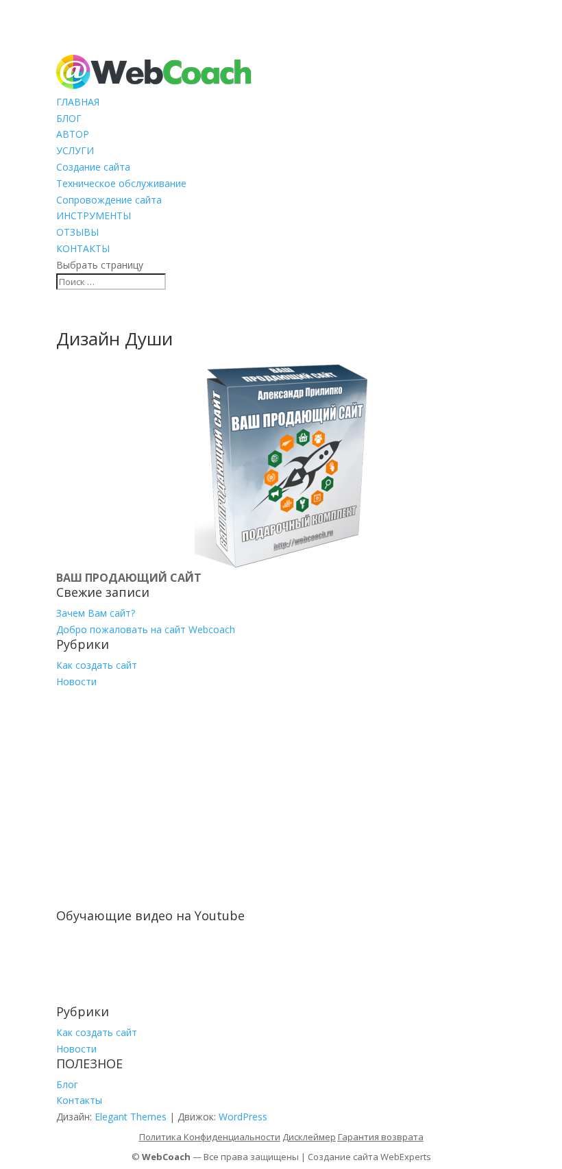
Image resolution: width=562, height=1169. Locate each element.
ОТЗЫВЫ (77, 231)
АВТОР (72, 133)
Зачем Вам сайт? (95, 612)
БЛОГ (69, 118)
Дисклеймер (309, 1137)
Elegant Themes (131, 1116)
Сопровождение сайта (109, 199)
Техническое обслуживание (121, 183)
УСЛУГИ (75, 150)
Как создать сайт (96, 665)
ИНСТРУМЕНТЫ (93, 215)
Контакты (79, 1100)
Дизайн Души (114, 338)
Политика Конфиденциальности (209, 1137)
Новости (76, 681)
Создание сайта (93, 166)
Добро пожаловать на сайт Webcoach (145, 629)
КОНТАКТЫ (83, 248)
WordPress (243, 1116)
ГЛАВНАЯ (77, 101)
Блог (67, 1084)
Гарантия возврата (381, 1137)
